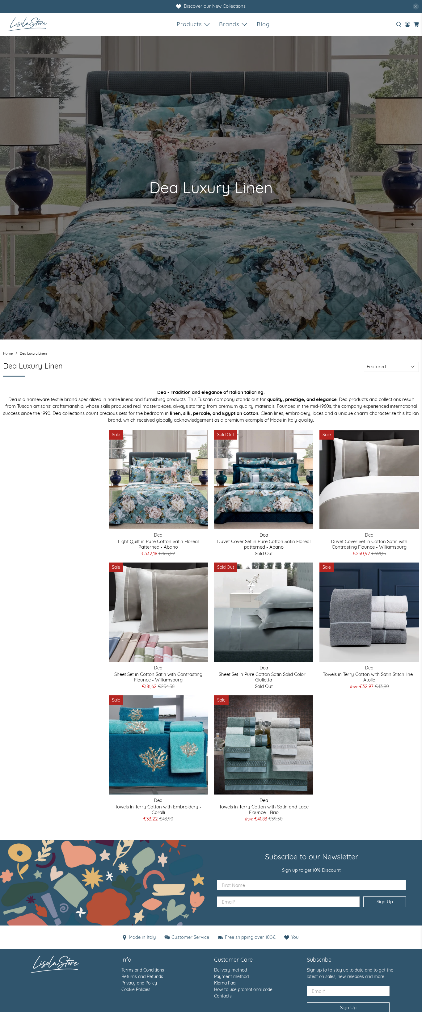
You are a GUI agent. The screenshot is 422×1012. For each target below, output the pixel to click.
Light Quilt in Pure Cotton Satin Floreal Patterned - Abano (158, 544)
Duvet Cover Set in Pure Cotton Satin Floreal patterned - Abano (263, 544)
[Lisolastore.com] (27, 24)
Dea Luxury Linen (33, 353)
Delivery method (230, 970)
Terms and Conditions (142, 970)
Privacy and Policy (139, 983)
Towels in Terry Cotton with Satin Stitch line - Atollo (369, 677)
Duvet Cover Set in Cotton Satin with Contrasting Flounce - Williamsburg (369, 544)
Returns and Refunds (142, 976)
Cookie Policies (135, 989)
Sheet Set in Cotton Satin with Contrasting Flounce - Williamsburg (158, 677)
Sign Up (385, 901)
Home (8, 353)
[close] (416, 6)
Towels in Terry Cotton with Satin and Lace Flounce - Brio (264, 809)
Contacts (223, 996)
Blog (263, 24)
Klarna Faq (224, 983)
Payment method (231, 976)
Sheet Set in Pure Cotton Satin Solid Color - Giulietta (264, 677)
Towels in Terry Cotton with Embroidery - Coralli (158, 809)
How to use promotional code (243, 989)
